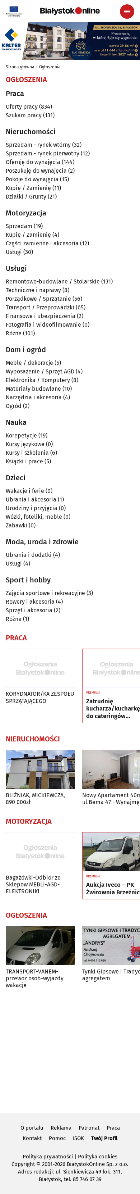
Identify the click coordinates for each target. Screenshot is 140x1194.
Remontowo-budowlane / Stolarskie (53, 281)
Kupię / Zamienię (28, 188)
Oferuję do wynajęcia (33, 162)
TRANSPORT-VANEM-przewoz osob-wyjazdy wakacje (35, 978)
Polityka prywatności (48, 1156)
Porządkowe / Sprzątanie (38, 298)
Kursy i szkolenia (27, 452)
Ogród (14, 406)
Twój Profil (104, 1138)
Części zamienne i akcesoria (42, 243)
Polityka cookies (97, 1156)
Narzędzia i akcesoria (34, 397)
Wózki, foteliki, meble (34, 516)
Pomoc (57, 1138)
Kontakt (32, 1138)
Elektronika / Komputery (38, 380)
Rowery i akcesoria (30, 601)
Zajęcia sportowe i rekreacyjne (45, 593)
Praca (113, 1128)
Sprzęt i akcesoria (29, 610)
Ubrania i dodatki (29, 554)
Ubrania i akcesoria (31, 499)
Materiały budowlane (33, 388)
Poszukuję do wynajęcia (36, 170)
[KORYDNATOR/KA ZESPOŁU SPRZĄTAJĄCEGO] (40, 668)
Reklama (61, 1128)
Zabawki (16, 525)
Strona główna (20, 66)
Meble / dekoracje (29, 362)
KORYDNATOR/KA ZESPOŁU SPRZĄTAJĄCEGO (40, 697)
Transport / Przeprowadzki (40, 307)
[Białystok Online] (70, 11)
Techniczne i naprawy (33, 290)
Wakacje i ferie (25, 490)
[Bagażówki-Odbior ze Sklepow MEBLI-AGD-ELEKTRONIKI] (40, 851)
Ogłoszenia (50, 66)
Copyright (23, 1164)
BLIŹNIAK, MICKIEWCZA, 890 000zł (35, 798)
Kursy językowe (25, 444)
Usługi (14, 252)
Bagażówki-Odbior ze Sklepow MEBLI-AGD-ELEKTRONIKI (33, 884)
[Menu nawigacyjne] (127, 11)
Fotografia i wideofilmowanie (43, 324)
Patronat (89, 1128)
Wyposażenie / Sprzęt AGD (40, 371)
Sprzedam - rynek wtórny (38, 144)
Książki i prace (24, 461)
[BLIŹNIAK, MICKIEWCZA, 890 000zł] (40, 769)
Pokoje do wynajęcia (32, 179)
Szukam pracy (24, 115)
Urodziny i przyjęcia (31, 508)
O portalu (31, 1128)
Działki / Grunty (26, 196)
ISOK (78, 1138)
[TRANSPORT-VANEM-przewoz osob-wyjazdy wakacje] (40, 945)
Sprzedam (19, 226)
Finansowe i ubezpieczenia (40, 316)
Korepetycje (21, 435)
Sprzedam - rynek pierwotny (42, 153)
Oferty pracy (22, 106)
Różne (14, 333)
